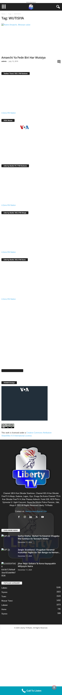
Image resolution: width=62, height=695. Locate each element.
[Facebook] (19, 517)
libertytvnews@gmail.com (36, 511)
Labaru (4, 588)
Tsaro (3, 596)
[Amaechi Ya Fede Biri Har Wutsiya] (31, 39)
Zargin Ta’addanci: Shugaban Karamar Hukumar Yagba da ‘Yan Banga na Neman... (39, 551)
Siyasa (4, 592)
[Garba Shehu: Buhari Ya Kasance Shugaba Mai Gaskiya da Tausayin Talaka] (8, 540)
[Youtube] (43, 517)
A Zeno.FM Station (8, 113)
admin (3, 61)
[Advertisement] (31, 333)
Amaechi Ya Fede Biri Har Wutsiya (23, 57)
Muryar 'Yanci (7, 601)
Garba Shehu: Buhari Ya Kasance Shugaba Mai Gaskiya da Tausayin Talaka (38, 537)
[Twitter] (37, 517)
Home (3, 14)
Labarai (4, 605)
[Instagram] (25, 517)
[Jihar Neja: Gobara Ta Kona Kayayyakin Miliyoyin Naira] (8, 569)
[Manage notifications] (54, 687)
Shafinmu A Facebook (12, 370)
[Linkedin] (31, 517)
